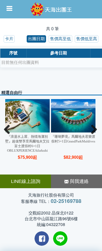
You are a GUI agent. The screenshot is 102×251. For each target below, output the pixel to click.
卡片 (9, 39)
